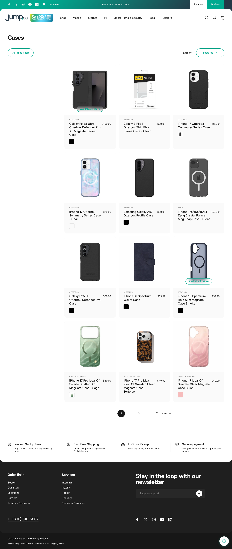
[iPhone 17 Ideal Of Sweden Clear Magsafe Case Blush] (198, 346)
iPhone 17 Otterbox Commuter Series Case (194, 125)
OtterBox (74, 120)
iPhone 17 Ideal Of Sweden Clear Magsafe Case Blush (194, 384)
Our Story (13, 487)
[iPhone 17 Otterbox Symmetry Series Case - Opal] (90, 177)
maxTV (66, 487)
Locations (13, 492)
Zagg (180, 208)
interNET (67, 482)
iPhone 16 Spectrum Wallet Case (137, 297)
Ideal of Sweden (77, 376)
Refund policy (27, 543)
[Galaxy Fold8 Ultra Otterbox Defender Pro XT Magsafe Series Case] (90, 89)
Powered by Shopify (37, 538)
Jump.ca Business (19, 503)
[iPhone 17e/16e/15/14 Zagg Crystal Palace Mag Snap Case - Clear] (198, 177)
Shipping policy (57, 543)
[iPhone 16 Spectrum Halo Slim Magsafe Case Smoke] (198, 262)
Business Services (73, 503)
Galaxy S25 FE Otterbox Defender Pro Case (85, 299)
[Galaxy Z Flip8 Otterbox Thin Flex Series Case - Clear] (144, 89)
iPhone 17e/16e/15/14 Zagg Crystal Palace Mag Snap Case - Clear (194, 215)
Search (12, 482)
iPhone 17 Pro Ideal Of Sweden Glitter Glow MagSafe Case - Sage (84, 384)
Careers (12, 498)
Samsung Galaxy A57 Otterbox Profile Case (138, 213)
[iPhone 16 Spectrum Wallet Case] (144, 262)
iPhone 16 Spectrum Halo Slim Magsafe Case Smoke (192, 299)
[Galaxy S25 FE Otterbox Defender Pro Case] (90, 262)
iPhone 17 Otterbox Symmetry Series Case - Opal (85, 215)
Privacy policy (13, 543)
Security (67, 498)
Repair (66, 492)
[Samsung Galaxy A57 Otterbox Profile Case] (144, 177)
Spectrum (128, 292)
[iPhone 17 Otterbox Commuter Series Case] (198, 89)
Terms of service (42, 543)
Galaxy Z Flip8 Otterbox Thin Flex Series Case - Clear (137, 127)
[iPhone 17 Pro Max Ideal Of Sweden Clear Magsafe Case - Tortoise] (144, 346)
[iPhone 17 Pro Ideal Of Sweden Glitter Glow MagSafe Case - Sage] (90, 346)
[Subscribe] (199, 493)
